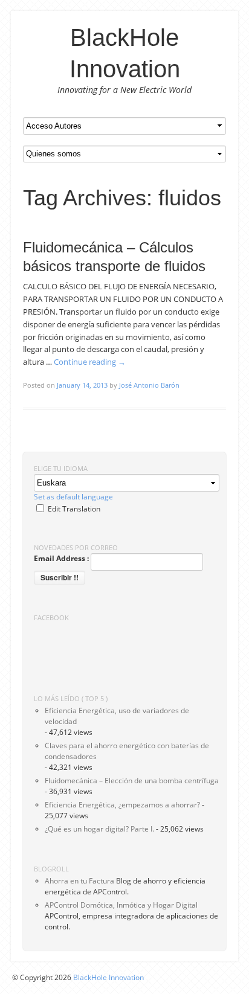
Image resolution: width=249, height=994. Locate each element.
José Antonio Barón (149, 385)
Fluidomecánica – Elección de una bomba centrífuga (132, 780)
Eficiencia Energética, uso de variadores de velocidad (117, 715)
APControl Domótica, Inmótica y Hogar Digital (121, 905)
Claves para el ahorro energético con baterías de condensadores (127, 751)
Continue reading (90, 361)
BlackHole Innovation (108, 977)
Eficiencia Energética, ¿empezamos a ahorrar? (122, 805)
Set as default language (73, 497)
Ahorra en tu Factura (79, 881)
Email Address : (61, 558)
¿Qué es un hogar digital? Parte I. (99, 829)
